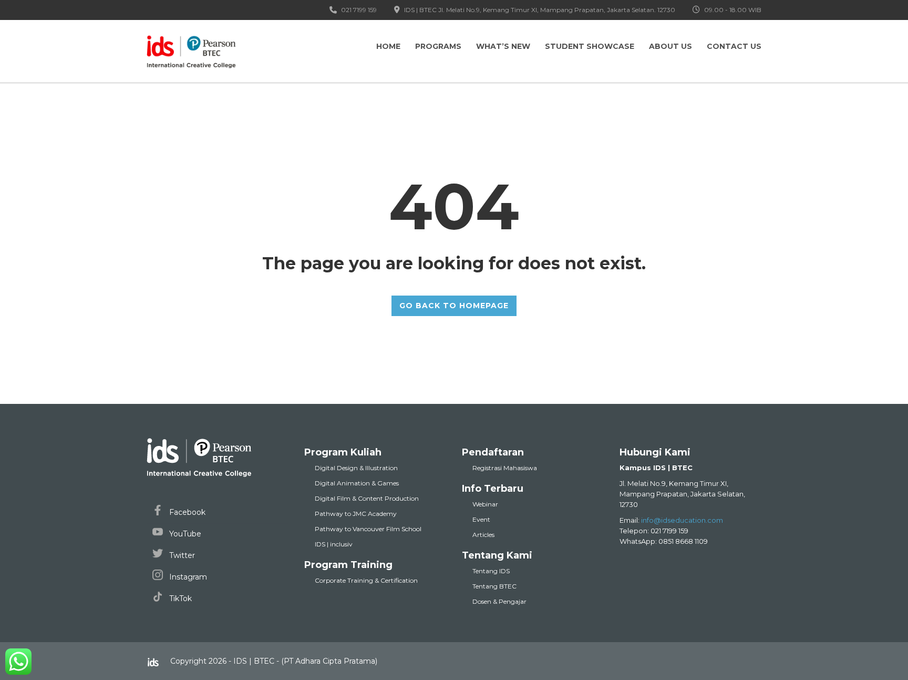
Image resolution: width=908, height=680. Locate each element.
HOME (388, 46)
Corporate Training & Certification (366, 580)
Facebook (186, 512)
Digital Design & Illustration (356, 468)
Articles (483, 535)
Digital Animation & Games (357, 483)
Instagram (187, 577)
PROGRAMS (438, 46)
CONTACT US (734, 46)
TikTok (179, 598)
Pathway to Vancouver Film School (368, 529)
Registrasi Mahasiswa (504, 468)
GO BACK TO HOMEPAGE (454, 305)
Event (481, 519)
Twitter (181, 555)
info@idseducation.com (682, 520)
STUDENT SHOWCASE (589, 46)
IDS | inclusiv (334, 544)
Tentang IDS (491, 571)
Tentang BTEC (494, 586)
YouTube (184, 534)
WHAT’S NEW (503, 46)
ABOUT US (670, 46)
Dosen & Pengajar (499, 601)
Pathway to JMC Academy (356, 513)
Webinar (485, 504)
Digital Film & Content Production (367, 498)
